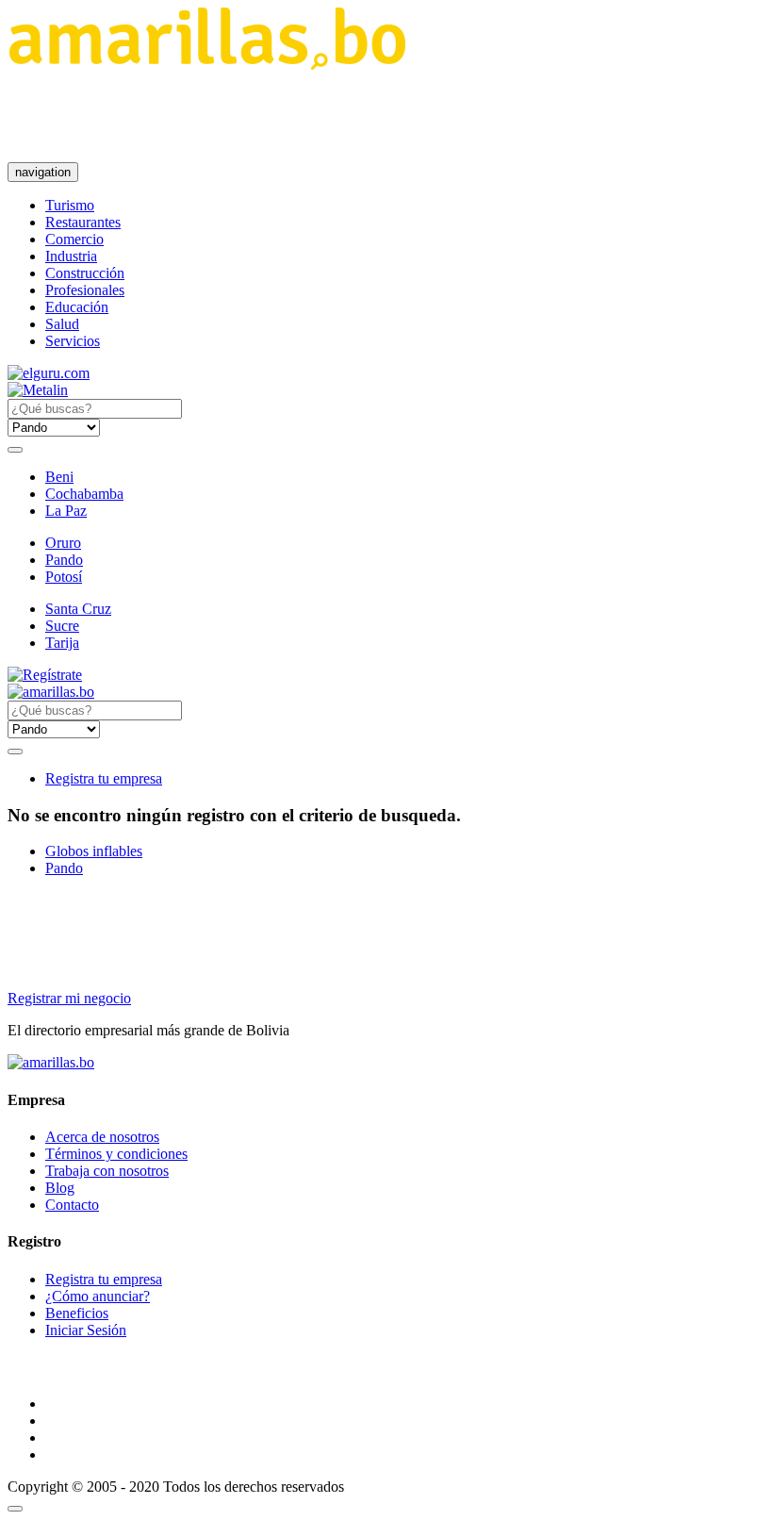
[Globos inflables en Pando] (207, 65)
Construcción (84, 273)
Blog (59, 1188)
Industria (71, 256)
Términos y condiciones (116, 1154)
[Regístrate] (386, 675)
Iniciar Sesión (85, 1330)
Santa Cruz (78, 609)
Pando (64, 560)
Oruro (63, 543)
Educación (76, 307)
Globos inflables (93, 851)
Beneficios (76, 1313)
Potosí (63, 577)
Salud (62, 324)
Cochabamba (84, 494)
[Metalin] (38, 390)
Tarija (62, 643)
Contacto (72, 1205)
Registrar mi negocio (69, 998)
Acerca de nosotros (102, 1137)
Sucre (62, 626)
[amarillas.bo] (51, 1062)
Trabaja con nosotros (107, 1171)
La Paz (66, 511)
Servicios (72, 341)
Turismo (69, 205)
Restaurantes (83, 222)
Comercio (74, 239)
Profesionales (84, 290)
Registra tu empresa (103, 778)
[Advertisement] (351, 116)
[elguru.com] (49, 373)
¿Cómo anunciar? (97, 1296)
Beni (59, 477)
